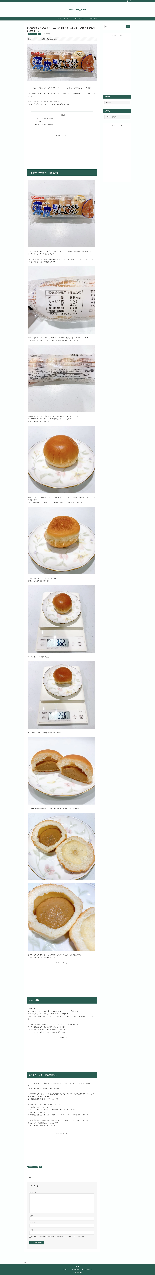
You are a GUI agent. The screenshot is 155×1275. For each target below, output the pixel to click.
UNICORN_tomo (77, 9)
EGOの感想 (38, 121)
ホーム (66, 1269)
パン (39, 33)
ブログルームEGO (33, 33)
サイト (31, 1230)
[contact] (130, 1)
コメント (32, 1192)
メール (32, 1223)
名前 (31, 1216)
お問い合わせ (86, 1269)
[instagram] (128, 1)
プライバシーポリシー (76, 1269)
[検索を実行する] (128, 26)
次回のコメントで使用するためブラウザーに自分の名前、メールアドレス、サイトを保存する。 (58, 1236)
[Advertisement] (61, 149)
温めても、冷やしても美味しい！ (46, 124)
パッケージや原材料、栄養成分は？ (46, 118)
